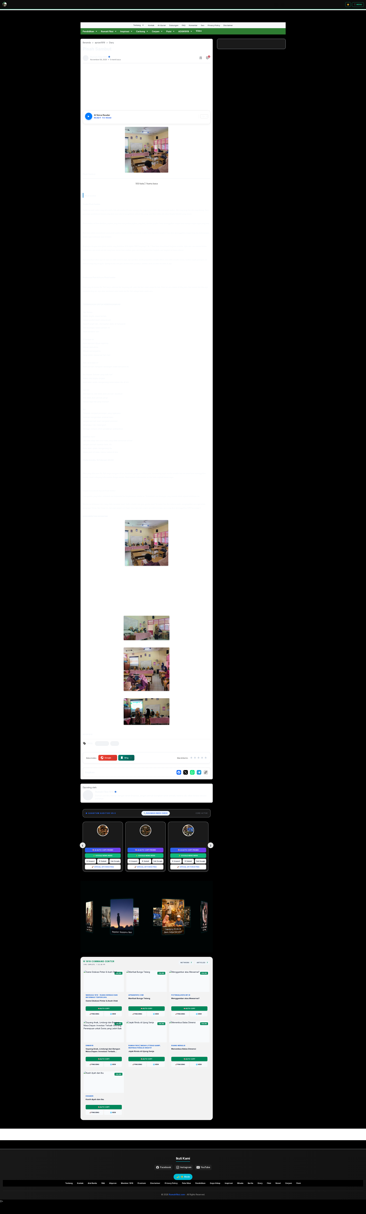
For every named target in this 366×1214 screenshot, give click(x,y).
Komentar (193, 25)
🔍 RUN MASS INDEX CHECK (156, 813)
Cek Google (115, 861)
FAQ (183, 25)
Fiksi (269, 1183)
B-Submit (102, 861)
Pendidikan (88, 31)
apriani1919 (102, 743)
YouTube (205, 1167)
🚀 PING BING (94, 1014)
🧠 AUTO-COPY (104, 1008)
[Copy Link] (205, 772)
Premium (142, 1183)
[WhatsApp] (192, 772)
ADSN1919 (183, 31)
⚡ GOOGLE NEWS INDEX (102, 856)
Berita (250, 1183)
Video (199, 31)
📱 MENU (358, 4)
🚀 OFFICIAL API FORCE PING (103, 867)
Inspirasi (124, 31)
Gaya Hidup (215, 1183)
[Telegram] (199, 772)
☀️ (348, 4)
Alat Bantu (92, 1183)
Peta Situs (186, 1183)
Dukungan (173, 25)
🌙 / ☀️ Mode (183, 1176)
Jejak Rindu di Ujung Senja (103, 841)
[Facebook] (179, 772)
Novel (278, 1183)
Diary (114, 743)
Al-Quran (162, 25)
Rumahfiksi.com (177, 1194)
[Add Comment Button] (207, 58)
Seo (202, 25)
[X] (185, 772)
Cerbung (140, 31)
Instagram (185, 1167)
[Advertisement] (146, 88)
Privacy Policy (214, 25)
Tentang (137, 25)
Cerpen (155, 31)
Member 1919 (127, 1183)
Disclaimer (228, 25)
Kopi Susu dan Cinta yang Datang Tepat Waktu (145, 842)
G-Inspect (90, 861)
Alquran (113, 1183)
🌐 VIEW (113, 1014)
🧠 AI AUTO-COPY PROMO (102, 850)
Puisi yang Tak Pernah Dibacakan (188, 841)
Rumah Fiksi (107, 31)
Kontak (151, 25)
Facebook (165, 1167)
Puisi (168, 31)
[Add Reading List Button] (201, 58)
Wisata (240, 1183)
